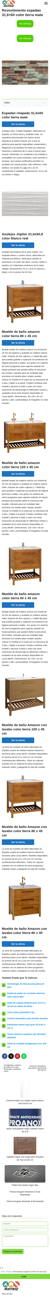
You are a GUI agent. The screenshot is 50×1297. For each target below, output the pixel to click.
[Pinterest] (17, 1056)
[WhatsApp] (24, 1056)
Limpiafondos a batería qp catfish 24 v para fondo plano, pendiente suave (12, 1068)
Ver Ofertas (25, 23)
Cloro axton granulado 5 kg (20, 1012)
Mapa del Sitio (7, 1294)
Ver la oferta (18, 124)
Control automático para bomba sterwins (27, 1018)
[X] (11, 1056)
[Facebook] (4, 1056)
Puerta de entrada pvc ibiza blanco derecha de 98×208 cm (37, 1068)
